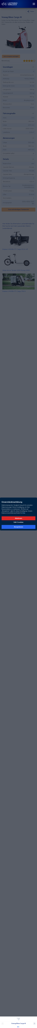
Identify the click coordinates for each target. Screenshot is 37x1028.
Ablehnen (18, 518)
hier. (24, 513)
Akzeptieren (18, 527)
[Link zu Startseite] (9, 4)
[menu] (34, 4)
